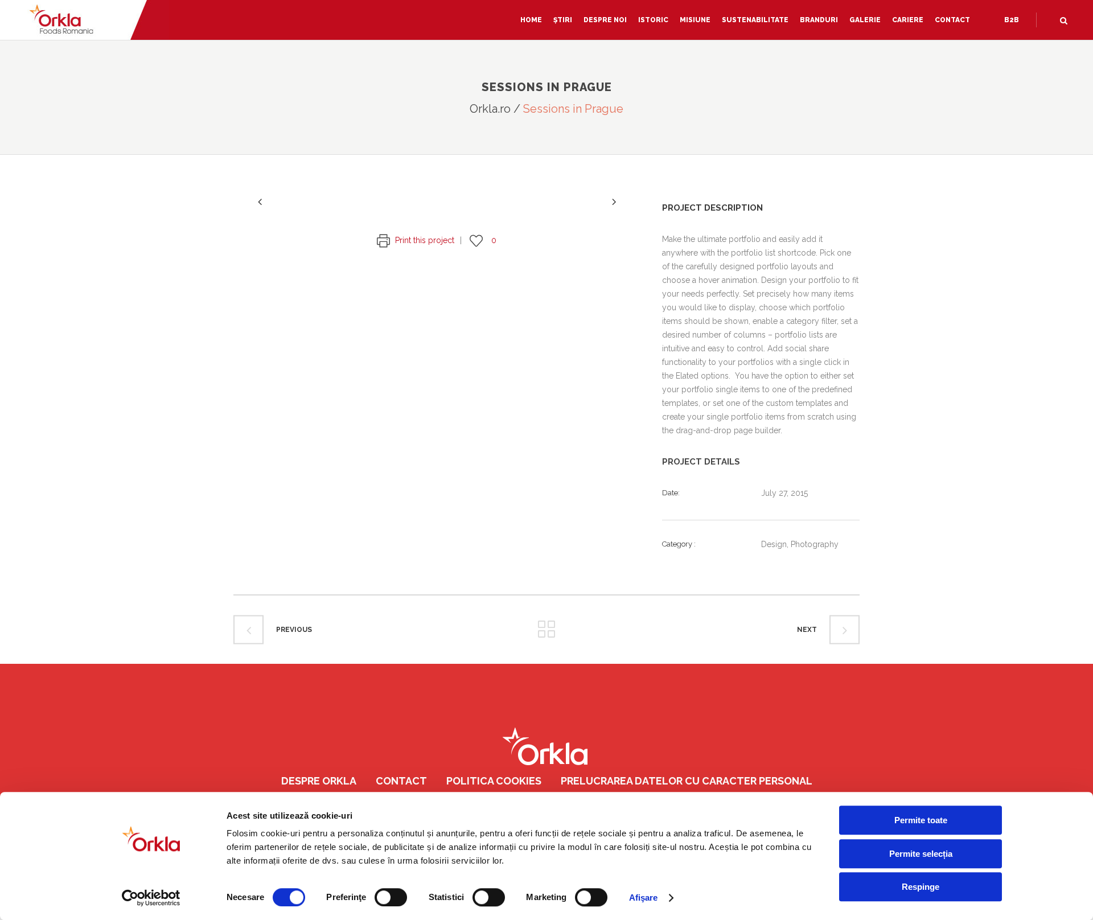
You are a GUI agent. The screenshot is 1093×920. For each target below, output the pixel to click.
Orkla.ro (490, 109)
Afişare (643, 897)
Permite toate (920, 820)
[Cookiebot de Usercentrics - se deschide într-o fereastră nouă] (151, 897)
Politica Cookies (493, 781)
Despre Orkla (318, 781)
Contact (401, 781)
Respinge (920, 887)
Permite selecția (920, 854)
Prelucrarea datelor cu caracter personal (686, 781)
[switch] (391, 897)
